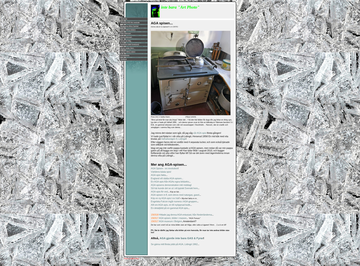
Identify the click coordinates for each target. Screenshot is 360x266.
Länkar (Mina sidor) (127, 52)
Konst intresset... (126, 37)
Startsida (123, 19)
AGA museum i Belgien (170, 221)
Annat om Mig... (126, 41)
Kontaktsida (124, 56)
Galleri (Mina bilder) (128, 30)
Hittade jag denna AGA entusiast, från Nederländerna (185, 215)
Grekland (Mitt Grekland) (129, 45)
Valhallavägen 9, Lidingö (173, 139)
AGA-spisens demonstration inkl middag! (171, 185)
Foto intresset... (126, 34)
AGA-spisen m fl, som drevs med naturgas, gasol (175, 195)
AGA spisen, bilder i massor (172, 218)
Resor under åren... (127, 48)
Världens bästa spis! (161, 172)
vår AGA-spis (199, 133)
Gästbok (123, 59)
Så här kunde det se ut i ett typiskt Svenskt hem (174, 188)
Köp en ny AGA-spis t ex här (165, 198)
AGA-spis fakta (158, 175)
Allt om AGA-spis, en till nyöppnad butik (170, 205)
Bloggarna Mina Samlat (129, 26)
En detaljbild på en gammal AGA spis (169, 208)
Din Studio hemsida (229, 263)
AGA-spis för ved (159, 191)
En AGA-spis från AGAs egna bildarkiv (170, 181)
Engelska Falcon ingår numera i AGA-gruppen (174, 201)
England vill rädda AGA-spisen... (167, 178)
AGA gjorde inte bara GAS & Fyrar (181, 238)
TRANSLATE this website (130, 23)
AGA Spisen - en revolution (164, 168)
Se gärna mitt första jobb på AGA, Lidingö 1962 (174, 244)
